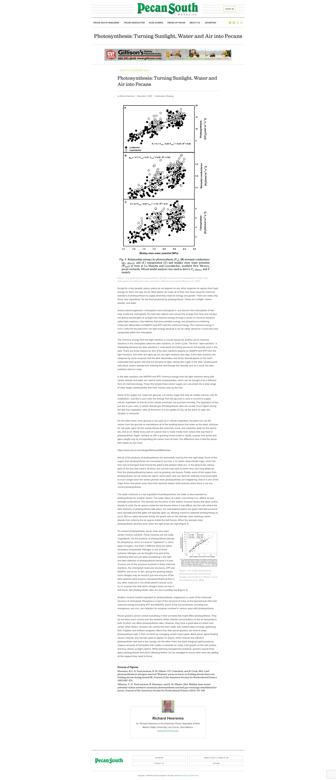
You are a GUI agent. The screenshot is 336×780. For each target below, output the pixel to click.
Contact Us (159, 763)
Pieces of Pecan (176, 22)
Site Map (216, 763)
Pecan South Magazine (106, 22)
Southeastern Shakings (164, 96)
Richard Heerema (127, 96)
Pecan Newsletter (134, 22)
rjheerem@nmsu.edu (168, 730)
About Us (194, 22)
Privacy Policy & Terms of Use (216, 758)
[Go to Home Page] (168, 9)
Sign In (229, 8)
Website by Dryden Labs (189, 775)
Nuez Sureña (156, 22)
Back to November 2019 (133, 70)
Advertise (210, 22)
